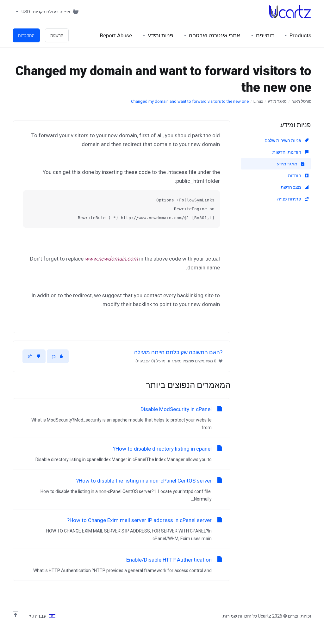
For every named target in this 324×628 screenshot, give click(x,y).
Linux (258, 101)
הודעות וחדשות (287, 152)
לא (30, 356)
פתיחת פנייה (289, 198)
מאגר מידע (277, 101)
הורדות (295, 175)
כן (54, 356)
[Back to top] (15, 614)
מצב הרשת (291, 187)
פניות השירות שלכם (283, 140)
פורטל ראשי (301, 101)
